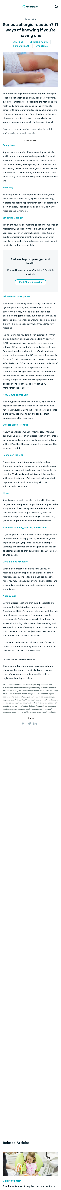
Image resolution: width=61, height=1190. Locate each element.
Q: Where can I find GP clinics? (19, 659)
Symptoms (42, 46)
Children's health (39, 42)
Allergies (18, 42)
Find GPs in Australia (30, 282)
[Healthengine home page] (30, 6)
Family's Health (21, 46)
